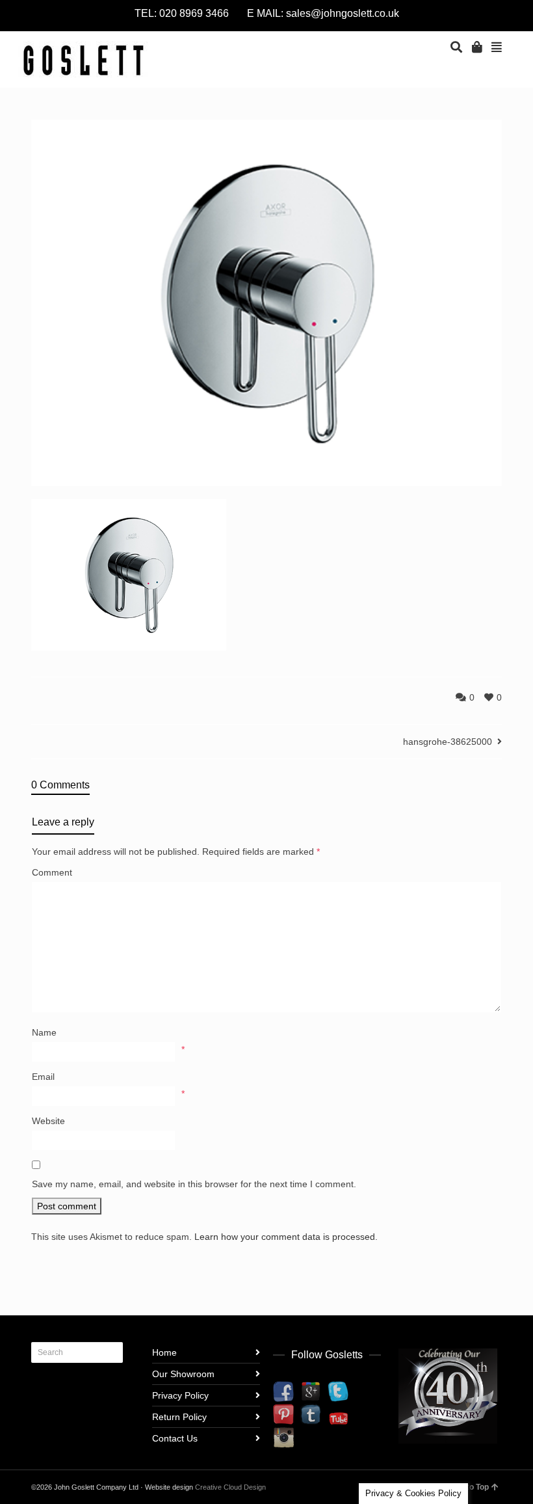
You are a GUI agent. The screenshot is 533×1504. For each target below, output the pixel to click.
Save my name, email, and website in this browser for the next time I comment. (194, 1184)
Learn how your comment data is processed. (286, 1236)
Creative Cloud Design (230, 1487)
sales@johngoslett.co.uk (342, 13)
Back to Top (467, 1487)
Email (43, 1076)
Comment (52, 872)
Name (44, 1032)
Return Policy (179, 1417)
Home (164, 1352)
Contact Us (175, 1438)
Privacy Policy (180, 1395)
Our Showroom (183, 1374)
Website (48, 1121)
